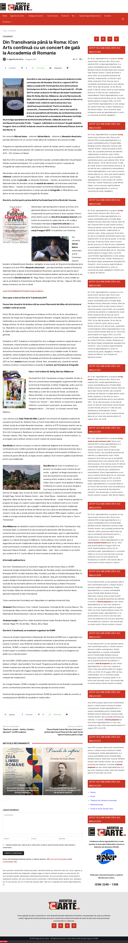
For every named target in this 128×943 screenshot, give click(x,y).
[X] (116, 39)
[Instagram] (103, 39)
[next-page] (8, 799)
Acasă (5, 31)
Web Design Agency (85, 938)
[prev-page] (4, 799)
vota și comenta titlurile (97, 543)
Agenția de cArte (16, 59)
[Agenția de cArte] (5, 59)
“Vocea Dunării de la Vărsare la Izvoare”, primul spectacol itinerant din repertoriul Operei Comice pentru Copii (63, 732)
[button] (123, 19)
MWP (96, 938)
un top (120, 58)
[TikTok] (109, 39)
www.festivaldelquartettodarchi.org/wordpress (23, 291)
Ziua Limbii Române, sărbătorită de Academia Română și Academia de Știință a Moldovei (22, 790)
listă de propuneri (104, 602)
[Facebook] (96, 39)
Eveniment (12, 31)
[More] (67, 67)
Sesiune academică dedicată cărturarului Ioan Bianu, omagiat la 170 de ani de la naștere (63, 790)
